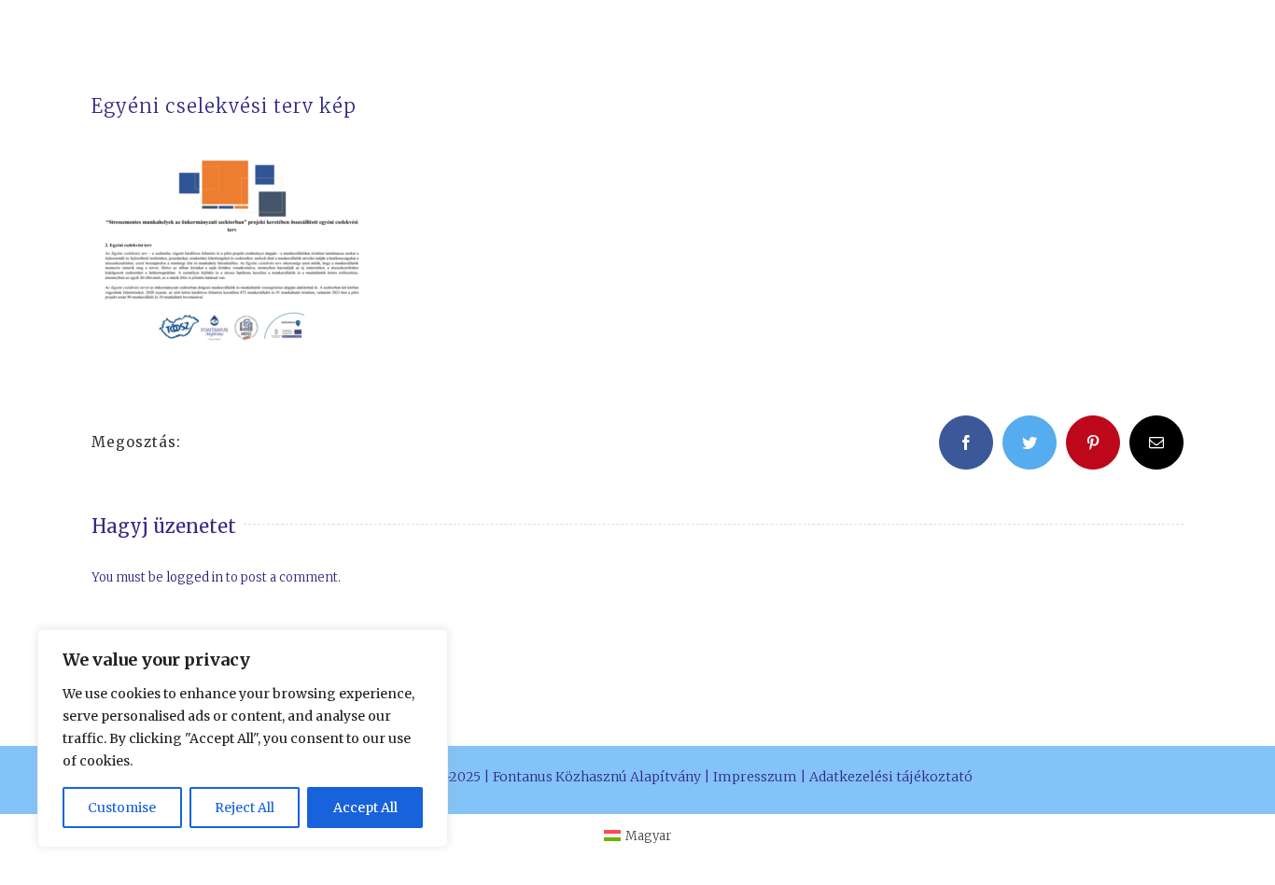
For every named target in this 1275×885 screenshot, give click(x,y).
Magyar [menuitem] (648, 836)
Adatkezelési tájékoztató (891, 776)
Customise (122, 807)
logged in (194, 577)
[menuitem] (637, 836)
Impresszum (755, 776)
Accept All (365, 807)
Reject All (244, 807)
